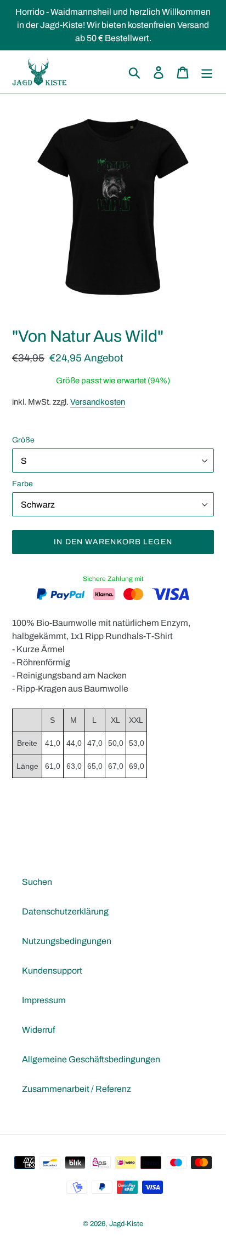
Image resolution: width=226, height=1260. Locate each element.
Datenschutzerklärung (65, 911)
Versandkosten (97, 402)
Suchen (37, 882)
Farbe (22, 484)
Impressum (44, 1000)
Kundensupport (52, 970)
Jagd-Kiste (126, 1224)
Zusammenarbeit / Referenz (76, 1089)
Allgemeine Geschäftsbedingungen (91, 1059)
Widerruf (38, 1029)
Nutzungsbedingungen (66, 941)
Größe (23, 440)
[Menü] (207, 72)
